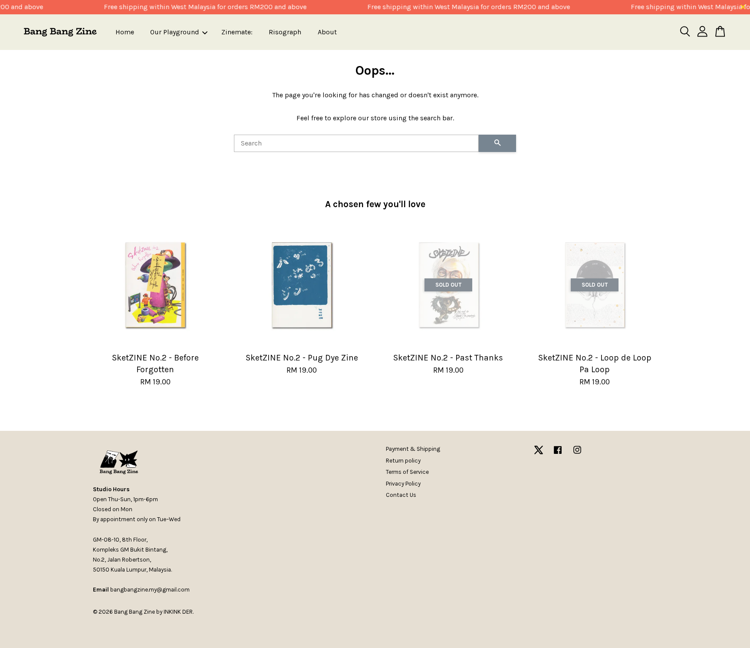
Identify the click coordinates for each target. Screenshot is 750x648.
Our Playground (174, 32)
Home (124, 32)
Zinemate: (237, 32)
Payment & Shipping (413, 449)
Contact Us (401, 495)
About (327, 32)
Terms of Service (407, 472)
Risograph (285, 32)
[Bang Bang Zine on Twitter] (539, 454)
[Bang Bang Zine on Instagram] (577, 454)
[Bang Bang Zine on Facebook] (558, 454)
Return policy (403, 460)
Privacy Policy (403, 483)
